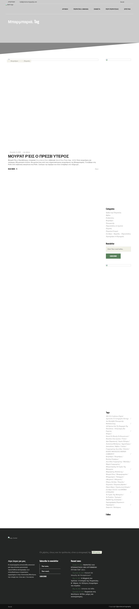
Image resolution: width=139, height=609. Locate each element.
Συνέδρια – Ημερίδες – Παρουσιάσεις (118, 234)
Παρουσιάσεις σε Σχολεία (114, 226)
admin (27, 152)
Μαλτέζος (126, 462)
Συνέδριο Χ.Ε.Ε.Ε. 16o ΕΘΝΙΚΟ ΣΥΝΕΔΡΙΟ (116, 491)
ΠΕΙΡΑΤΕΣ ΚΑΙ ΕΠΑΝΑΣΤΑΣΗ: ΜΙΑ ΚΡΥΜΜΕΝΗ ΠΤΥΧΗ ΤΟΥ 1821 (84, 567)
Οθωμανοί (109, 479)
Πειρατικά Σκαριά (112, 231)
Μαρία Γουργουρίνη (112, 464)
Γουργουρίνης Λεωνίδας (114, 449)
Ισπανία (126, 449)
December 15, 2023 (15, 152)
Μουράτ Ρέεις (110, 474)
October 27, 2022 (77, 565)
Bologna (108, 434)
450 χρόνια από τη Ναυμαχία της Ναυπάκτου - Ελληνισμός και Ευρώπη (117, 428)
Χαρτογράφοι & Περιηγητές (115, 236)
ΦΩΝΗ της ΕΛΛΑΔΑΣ (113, 500)
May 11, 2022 (76, 578)
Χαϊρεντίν (109, 507)
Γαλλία (123, 446)
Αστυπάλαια (110, 446)
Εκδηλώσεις (110, 218)
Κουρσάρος (118, 456)
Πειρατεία (109, 484)
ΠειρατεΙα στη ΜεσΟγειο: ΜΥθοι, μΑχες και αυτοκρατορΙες (83, 594)
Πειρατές (27, 61)
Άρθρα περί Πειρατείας (113, 213)
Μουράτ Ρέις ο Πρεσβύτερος (38, 156)
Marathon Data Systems (113, 439)
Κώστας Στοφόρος (112, 459)
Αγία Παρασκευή (111, 441)
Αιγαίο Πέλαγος (123, 441)
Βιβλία (108, 215)
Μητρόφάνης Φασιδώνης (114, 472)
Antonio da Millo (87, 589)
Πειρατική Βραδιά (120, 484)
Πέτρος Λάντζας (111, 482)
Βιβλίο (117, 446)
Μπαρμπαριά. (110, 477)
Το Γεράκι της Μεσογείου (114, 495)
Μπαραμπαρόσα (121, 474)
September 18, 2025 (78, 592)
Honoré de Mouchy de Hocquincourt (117, 436)
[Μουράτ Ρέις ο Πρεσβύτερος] (53, 104)
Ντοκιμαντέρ (110, 223)
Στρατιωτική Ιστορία (122, 487)
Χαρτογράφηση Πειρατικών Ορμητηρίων (115, 503)
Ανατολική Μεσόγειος (113, 444)
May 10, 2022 (76, 589)
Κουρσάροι (14, 61)
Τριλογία (118, 497)
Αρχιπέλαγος (126, 444)
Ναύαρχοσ (119, 477)
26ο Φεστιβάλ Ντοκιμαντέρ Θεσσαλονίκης (115, 422)
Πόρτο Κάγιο (110, 487)
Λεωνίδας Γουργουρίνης (114, 462)
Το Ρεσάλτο (109, 497)
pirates (124, 439)
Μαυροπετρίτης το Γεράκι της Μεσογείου (116, 468)
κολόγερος (117, 507)
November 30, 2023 (78, 573)
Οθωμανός (118, 479)
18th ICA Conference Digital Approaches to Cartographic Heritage (117, 417)
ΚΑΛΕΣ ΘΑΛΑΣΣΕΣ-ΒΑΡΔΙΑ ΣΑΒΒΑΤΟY (116, 452)
